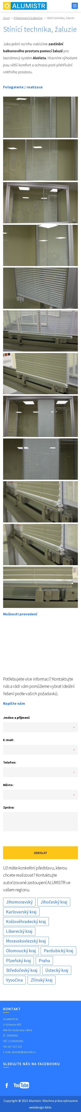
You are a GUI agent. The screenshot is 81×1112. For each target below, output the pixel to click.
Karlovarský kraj (21, 912)
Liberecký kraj (19, 931)
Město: (8, 785)
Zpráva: (8, 807)
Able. (48, 1107)
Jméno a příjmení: (16, 717)
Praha (44, 960)
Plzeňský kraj (18, 960)
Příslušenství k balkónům (28, 18)
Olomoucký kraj (21, 950)
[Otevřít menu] (75, 6)
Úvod (6, 18)
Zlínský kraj (42, 980)
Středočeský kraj (21, 970)
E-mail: (8, 740)
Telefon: (9, 762)
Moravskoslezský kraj (26, 941)
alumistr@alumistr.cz (24, 1052)
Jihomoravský (19, 902)
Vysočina (14, 980)
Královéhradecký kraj (26, 921)
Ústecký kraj (56, 970)
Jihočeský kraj (53, 902)
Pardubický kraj (58, 950)
